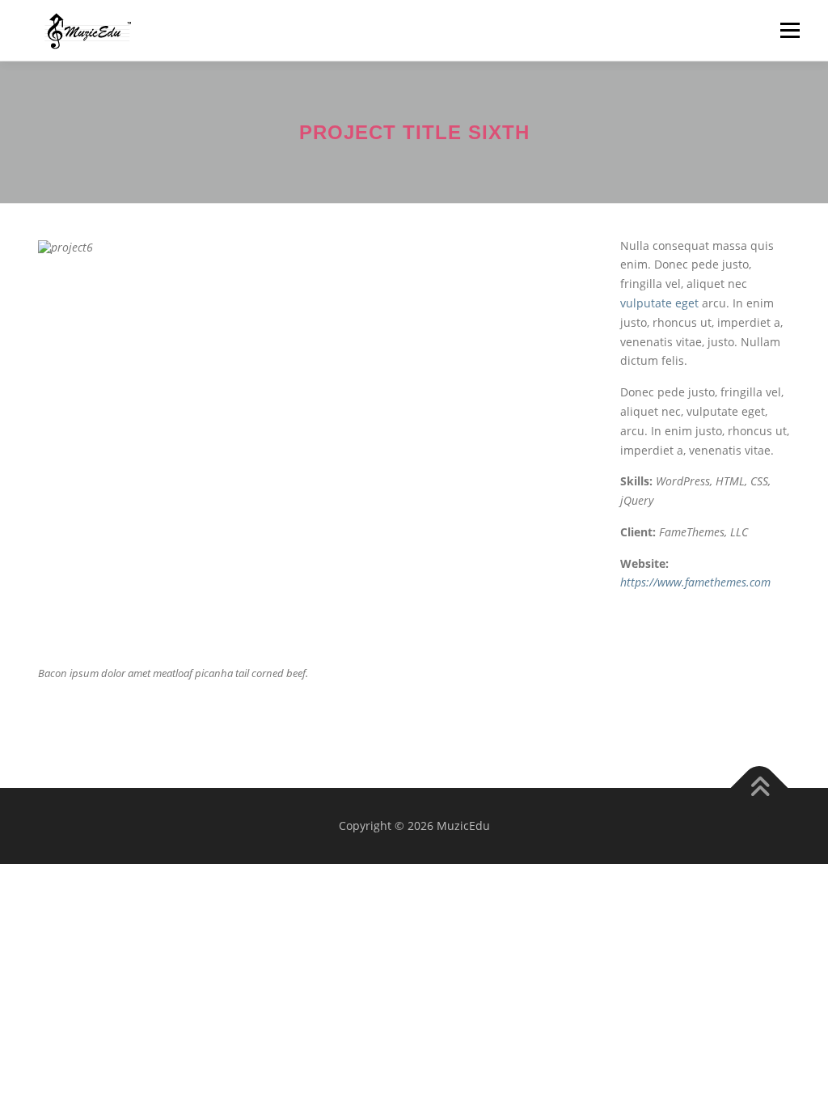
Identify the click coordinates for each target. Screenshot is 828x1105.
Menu (789, 30)
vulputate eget (659, 303)
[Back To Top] (759, 788)
